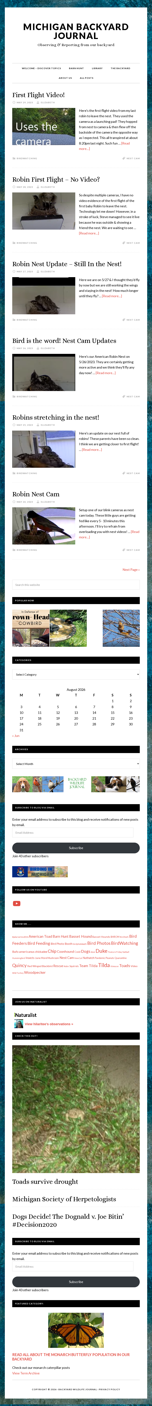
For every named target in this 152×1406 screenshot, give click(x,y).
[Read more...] (89, 233)
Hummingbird (18, 958)
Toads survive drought (45, 1181)
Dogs (85, 951)
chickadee (41, 951)
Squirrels (74, 966)
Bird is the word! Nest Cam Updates (64, 340)
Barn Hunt (61, 936)
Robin (66, 966)
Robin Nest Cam (36, 494)
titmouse (114, 966)
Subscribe (76, 848)
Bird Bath (124, 937)
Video (134, 966)
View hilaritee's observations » (49, 1024)
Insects (30, 957)
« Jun (15, 736)
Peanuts (110, 958)
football (126, 952)
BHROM (115, 936)
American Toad (40, 936)
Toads (124, 965)
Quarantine (121, 958)
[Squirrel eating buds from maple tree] (121, 629)
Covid (77, 952)
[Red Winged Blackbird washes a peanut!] (68, 629)
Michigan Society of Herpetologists (64, 1199)
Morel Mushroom (50, 958)
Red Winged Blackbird (40, 966)
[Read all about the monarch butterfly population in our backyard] (76, 1330)
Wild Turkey (18, 973)
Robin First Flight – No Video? (56, 179)
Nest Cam (133, 158)
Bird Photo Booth (61, 943)
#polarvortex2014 (20, 937)
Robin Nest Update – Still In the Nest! (67, 264)
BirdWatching (27, 158)
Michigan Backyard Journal (76, 31)
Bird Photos (98, 943)
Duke (102, 951)
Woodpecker (35, 972)
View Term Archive (26, 1373)
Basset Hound (80, 936)
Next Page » (131, 569)
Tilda (104, 965)
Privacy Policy (109, 1389)
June (38, 957)
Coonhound (65, 951)
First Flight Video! (38, 95)
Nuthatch (88, 957)
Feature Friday (115, 952)
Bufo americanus (23, 951)
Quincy (19, 965)
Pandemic (100, 958)
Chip (52, 951)
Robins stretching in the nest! (55, 417)
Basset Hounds (101, 936)
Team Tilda (88, 965)
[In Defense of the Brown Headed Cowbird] (30, 629)
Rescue (58, 966)
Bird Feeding (38, 943)
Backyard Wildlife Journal (77, 1389)
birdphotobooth (80, 944)
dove (93, 952)
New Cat (78, 958)
